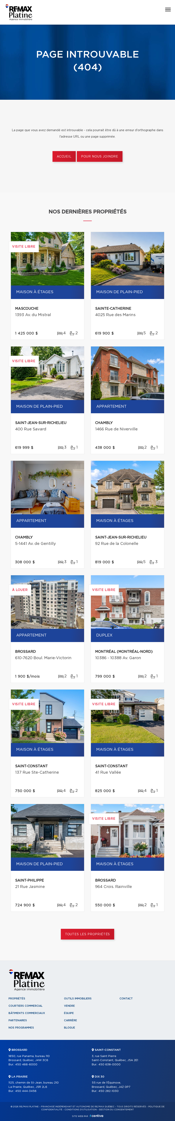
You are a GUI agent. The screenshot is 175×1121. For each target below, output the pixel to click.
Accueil (64, 156)
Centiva (96, 1115)
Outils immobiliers (78, 998)
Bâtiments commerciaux (27, 1013)
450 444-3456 (25, 1091)
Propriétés (17, 998)
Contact (126, 998)
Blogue (69, 1027)
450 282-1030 (108, 1091)
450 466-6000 (26, 1064)
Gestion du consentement (116, 1110)
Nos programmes (21, 1027)
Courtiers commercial (25, 1006)
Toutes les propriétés (87, 934)
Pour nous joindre (99, 156)
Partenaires (18, 1020)
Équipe (69, 1013)
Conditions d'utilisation (80, 1110)
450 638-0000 (109, 1064)
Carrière (70, 1020)
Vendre (69, 1006)
